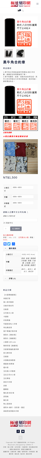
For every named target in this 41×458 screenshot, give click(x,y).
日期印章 (13, 451)
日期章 (6, 356)
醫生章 (6, 400)
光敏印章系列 (8, 306)
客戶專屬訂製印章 (10, 331)
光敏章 (6, 309)
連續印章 (6, 451)
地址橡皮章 (7, 327)
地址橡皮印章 (33, 447)
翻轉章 (6, 389)
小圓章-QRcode (9, 342)
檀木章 (6, 367)
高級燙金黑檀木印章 (11, 411)
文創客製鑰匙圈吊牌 (11, 349)
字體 (6, 197)
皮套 (5, 385)
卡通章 (6, 316)
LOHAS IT (29, 444)
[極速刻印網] (20, 4)
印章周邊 (6, 320)
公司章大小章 (23, 237)
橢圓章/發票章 (8, 364)
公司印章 (17, 447)
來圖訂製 (6, 298)
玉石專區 (6, 378)
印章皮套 (32, 451)
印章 (24, 442)
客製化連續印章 (26, 449)
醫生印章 (29, 454)
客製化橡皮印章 (15, 449)
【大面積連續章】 (10, 295)
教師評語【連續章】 (11, 346)
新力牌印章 (7, 353)
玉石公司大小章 (9, 375)
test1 (5, 240)
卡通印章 (25, 447)
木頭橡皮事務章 (9, 360)
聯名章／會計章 (20, 454)
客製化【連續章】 (10, 338)
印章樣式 (6, 205)
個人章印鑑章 (8, 302)
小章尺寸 (6, 189)
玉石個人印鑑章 (9, 371)
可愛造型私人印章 (10, 324)
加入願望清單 (8, 235)
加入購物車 (16, 228)
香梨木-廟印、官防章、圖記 (14, 407)
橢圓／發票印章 (23, 451)
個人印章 (10, 447)
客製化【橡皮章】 (10, 335)
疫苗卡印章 (7, 382)
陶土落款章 (7, 404)
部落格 (6, 396)
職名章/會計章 (8, 393)
